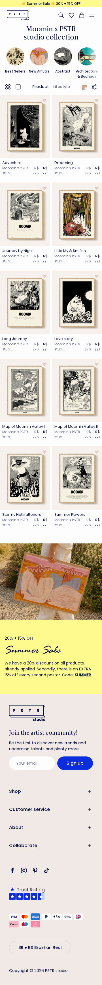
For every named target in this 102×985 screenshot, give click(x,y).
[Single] (18, 87)
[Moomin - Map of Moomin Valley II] (77, 390)
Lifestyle (61, 86)
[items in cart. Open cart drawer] (81, 15)
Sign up (75, 763)
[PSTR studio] (18, 15)
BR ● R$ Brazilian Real (40, 947)
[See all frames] (83, 87)
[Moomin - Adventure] (25, 127)
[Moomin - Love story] (77, 302)
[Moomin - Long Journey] (25, 302)
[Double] (8, 87)
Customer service (29, 809)
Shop (15, 791)
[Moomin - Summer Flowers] (77, 478)
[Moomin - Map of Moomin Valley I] (25, 390)
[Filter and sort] (95, 87)
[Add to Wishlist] (44, 100)
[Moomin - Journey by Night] (25, 214)
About (16, 827)
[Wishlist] (71, 15)
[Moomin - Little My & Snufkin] (77, 214)
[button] (94, 15)
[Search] (61, 15)
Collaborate (23, 845)
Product (40, 86)
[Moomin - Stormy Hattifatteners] (25, 478)
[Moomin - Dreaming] (77, 127)
